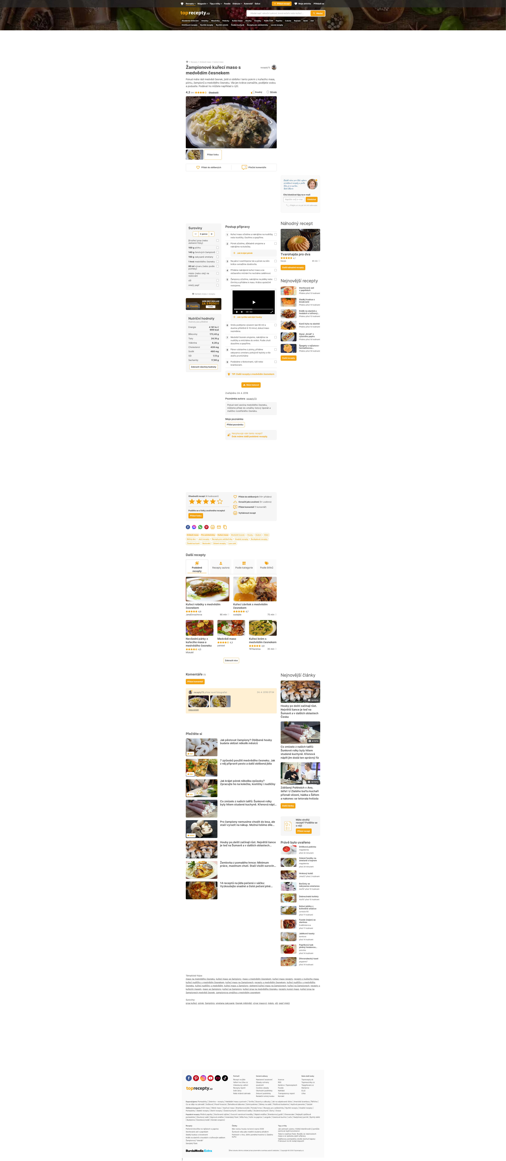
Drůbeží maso (205, 62)
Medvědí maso (226, 638)
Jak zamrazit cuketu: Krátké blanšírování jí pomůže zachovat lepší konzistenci (298, 1130)
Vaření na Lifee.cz (240, 1082)
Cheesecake (289, 1114)
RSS (279, 1082)
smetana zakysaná (225, 1003)
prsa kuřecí (191, 1003)
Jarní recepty (203, 539)
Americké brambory (302, 1101)
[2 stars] (198, 501)
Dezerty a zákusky (262, 1101)
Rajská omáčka (260, 1114)
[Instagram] (203, 1078)
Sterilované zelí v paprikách (306, 289)
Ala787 (302, 889)
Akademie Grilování (190, 21)
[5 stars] (219, 501)
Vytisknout (213, 527)
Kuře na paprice (255, 1117)
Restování (206, 543)
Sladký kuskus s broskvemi (307, 300)
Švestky (257, 21)
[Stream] (218, 1078)
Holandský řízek (231, 1117)
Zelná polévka (251, 1104)
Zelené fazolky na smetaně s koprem (308, 859)
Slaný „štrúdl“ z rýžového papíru (307, 335)
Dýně (305, 21)
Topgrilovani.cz (307, 1085)
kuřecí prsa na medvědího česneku (260, 989)
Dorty (272, 1111)
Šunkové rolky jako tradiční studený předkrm (250, 1132)
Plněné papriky (206, 1114)
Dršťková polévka (307, 847)
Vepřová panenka (297, 1104)
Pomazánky (202, 1101)
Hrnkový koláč (306, 873)
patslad (221, 645)
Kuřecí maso (237, 21)
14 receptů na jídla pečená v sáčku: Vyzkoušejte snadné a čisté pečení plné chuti (245, 886)
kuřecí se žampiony (232, 989)
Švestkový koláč (203, 1120)
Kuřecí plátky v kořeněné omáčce (307, 907)
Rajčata (297, 21)
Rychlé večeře (222, 25)
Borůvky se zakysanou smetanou (309, 884)
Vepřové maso (228, 1108)
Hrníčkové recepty (190, 25)
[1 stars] (191, 501)
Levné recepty (277, 25)
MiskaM (189, 652)
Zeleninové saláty (245, 1111)
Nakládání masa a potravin (236, 1101)
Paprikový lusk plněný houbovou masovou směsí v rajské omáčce (307, 948)
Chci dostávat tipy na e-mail (296, 194)
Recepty (194, 62)
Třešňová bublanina (281, 1104)
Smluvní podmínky (263, 1093)
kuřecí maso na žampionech (239, 982)
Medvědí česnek (238, 535)
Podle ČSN (268, 21)
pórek (201, 1003)
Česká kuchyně (237, 25)
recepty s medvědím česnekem (270, 982)
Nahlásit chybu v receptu (205, 294)
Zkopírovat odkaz (225, 527)
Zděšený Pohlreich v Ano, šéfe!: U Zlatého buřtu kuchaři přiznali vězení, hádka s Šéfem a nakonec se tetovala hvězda (300, 793)
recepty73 (265, 67)
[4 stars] (212, 501)
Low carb (232, 543)
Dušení (258, 535)
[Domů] (187, 62)
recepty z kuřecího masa (306, 979)
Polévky (225, 21)
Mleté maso (216, 1108)
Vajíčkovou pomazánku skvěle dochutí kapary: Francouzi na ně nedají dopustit (297, 1140)
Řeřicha (314, 1101)
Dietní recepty (216, 1111)
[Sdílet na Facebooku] (188, 527)
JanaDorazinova (194, 614)
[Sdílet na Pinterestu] (206, 527)
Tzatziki (309, 1104)
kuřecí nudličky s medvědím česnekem (205, 982)
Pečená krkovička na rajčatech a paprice (202, 1129)
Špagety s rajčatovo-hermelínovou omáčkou (309, 348)
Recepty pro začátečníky (257, 25)
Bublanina (191, 1120)
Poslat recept (219, 527)
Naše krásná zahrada (241, 1093)
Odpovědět (193, 710)
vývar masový (260, 1003)
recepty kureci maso (289, 989)
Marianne (305, 1088)
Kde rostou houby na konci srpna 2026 (248, 1129)
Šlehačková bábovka (236, 1104)
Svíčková (209, 1104)
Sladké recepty (203, 1111)
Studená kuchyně (261, 1111)
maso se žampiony (212, 989)
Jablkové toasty (307, 933)
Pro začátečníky (208, 535)
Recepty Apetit (239, 1088)
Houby (250, 535)
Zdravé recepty (219, 543)
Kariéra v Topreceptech (287, 1085)
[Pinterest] (196, 1078)
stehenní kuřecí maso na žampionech (267, 985)
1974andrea (255, 649)
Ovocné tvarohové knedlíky (242, 1114)
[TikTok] (225, 1078)
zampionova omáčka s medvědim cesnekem (238, 992)
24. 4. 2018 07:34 (265, 692)
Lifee (303, 1093)
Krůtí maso (205, 1108)
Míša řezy (244, 1117)
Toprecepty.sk (307, 1079)
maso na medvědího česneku (200, 979)
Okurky (248, 21)
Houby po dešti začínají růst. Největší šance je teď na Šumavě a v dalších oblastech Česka (248, 845)
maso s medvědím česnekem (256, 979)
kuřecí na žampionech (298, 985)
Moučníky (215, 21)
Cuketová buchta (279, 1117)
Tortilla (251, 1101)
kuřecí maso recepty (283, 979)
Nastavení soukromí (264, 1079)
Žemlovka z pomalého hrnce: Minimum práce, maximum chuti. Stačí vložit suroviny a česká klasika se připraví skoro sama (248, 866)
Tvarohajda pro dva (295, 254)
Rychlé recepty (206, 25)
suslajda (237, 614)
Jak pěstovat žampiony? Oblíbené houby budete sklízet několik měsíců (246, 741)
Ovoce (278, 1111)
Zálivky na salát (265, 1104)
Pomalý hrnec (256, 1108)
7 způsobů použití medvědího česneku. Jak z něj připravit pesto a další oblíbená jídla (247, 762)
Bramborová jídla (242, 1108)
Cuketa (288, 21)
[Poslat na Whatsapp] (200, 527)
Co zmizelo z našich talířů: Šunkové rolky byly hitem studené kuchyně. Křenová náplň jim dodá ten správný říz (248, 804)
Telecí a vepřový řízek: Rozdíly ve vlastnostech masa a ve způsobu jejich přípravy (297, 1135)
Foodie (281, 1088)
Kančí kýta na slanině (309, 323)
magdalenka (304, 850)
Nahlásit (281, 1091)
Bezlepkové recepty (259, 539)
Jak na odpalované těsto (282, 1101)
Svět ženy (237, 1091)
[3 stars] (205, 501)
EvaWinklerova (305, 925)
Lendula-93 (303, 912)
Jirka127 (302, 876)
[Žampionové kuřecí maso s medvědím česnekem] (198, 701)
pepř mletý (284, 1003)
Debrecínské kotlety (309, 896)
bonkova (302, 936)
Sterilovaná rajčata (221, 1114)
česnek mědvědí (243, 1003)
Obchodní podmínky (264, 1091)
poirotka (302, 950)
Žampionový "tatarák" (194, 1140)
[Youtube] (210, 1078)
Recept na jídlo (239, 1079)
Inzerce (281, 1079)
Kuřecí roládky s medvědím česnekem (203, 606)
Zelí (312, 21)
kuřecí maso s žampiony (236, 985)
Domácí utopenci (218, 1120)
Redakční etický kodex (265, 1096)
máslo (271, 1003)
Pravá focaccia (220, 1104)
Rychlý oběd (315, 1117)
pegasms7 (303, 961)
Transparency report (286, 1093)
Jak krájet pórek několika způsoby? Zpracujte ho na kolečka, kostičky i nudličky (247, 782)
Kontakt (281, 1096)
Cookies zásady (262, 1088)
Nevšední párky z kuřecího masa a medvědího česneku (199, 642)
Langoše (267, 1117)
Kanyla (283, 261)
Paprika (279, 21)
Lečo (290, 1117)
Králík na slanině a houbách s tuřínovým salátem (309, 313)
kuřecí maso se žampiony (228, 979)
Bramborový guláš (275, 1114)
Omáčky (204, 21)
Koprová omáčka (217, 1117)
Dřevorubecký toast (308, 958)
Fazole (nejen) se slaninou (307, 921)
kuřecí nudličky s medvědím (209, 985)
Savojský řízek (191, 1143)
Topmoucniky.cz (308, 1082)
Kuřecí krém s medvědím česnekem (262, 640)
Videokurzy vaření (240, 1085)
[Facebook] (189, 1078)
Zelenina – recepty (216, 1101)
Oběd (266, 535)
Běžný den (191, 539)
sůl (276, 1003)
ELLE (303, 1091)
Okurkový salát (203, 1117)
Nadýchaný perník (300, 1117)
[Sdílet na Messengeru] (194, 527)
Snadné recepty (241, 539)
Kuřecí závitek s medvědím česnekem (250, 606)
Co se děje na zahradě (195, 1104)
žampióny (210, 1003)
